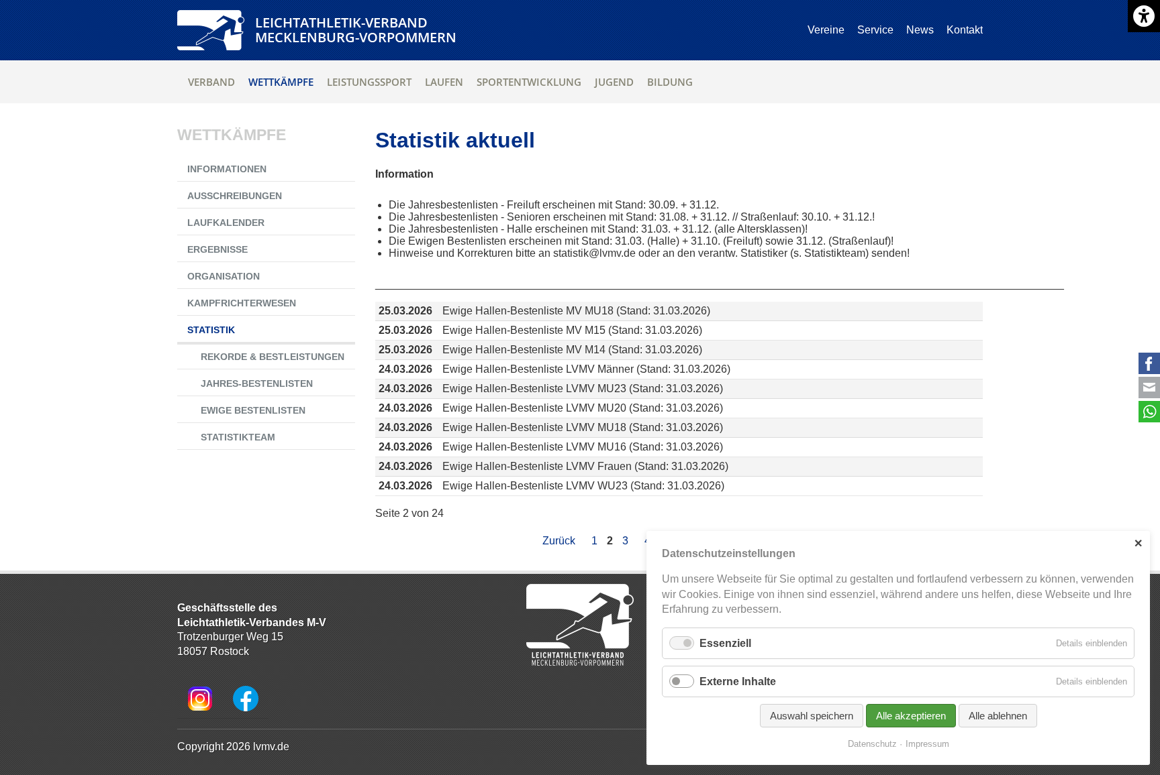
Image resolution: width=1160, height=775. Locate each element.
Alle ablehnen (998, 715)
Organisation (223, 276)
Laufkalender (225, 222)
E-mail (1149, 387)
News (920, 30)
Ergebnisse (217, 249)
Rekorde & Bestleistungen (272, 356)
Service (875, 30)
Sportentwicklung (529, 81)
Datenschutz (872, 744)
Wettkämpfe (280, 81)
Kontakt (965, 30)
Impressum (927, 744)
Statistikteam (238, 437)
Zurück (558, 540)
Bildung (670, 81)
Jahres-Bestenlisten (257, 383)
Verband (211, 81)
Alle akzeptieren (911, 715)
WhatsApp (1149, 411)
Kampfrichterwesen (241, 303)
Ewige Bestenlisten (253, 410)
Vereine (826, 30)
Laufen (444, 81)
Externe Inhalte (737, 681)
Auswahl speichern (811, 715)
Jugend (614, 81)
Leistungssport (369, 81)
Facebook (1149, 363)
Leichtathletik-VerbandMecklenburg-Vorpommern (355, 29)
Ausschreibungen (234, 195)
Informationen (227, 169)
